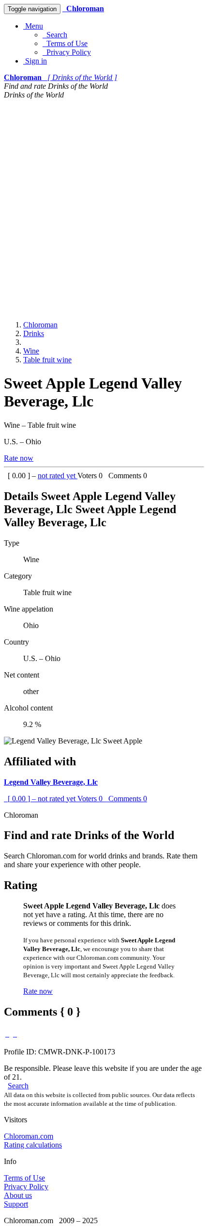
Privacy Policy (67, 52)
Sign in (35, 61)
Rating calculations (33, 1145)
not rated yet (57, 475)
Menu (33, 26)
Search (55, 35)
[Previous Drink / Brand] (7, 1034)
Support (16, 1204)
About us (18, 1195)
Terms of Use (65, 43)
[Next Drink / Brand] (15, 1034)
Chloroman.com (28, 1136)
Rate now (18, 458)
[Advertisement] (104, 208)
